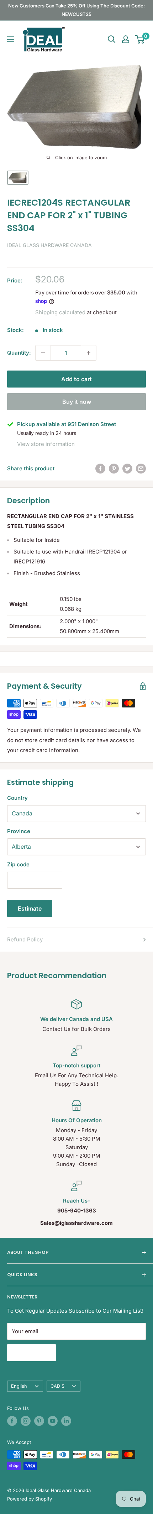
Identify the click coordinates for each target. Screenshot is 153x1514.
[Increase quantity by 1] (88, 352)
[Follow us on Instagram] (26, 1421)
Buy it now (76, 401)
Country (17, 798)
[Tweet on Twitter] (127, 468)
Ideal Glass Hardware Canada (49, 245)
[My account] (125, 39)
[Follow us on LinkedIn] (66, 1421)
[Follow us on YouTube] (53, 1421)
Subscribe (31, 1352)
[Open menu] (10, 39)
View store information (46, 444)
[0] (140, 39)
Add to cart (76, 379)
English (19, 1386)
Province (18, 831)
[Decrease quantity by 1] (43, 352)
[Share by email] (141, 468)
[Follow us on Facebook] (12, 1421)
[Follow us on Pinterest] (39, 1421)
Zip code (18, 864)
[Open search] (112, 39)
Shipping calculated (60, 312)
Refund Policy (25, 939)
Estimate (30, 908)
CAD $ (57, 1386)
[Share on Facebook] (100, 468)
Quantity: (19, 352)
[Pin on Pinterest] (114, 468)
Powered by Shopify (29, 1499)
